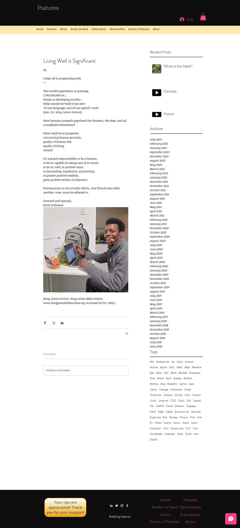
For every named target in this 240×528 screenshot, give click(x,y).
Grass (180, 434)
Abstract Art (162, 362)
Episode (196, 412)
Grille (188, 434)
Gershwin (155, 429)
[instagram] (122, 505)
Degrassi (191, 406)
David (169, 406)
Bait (152, 373)
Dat (152, 406)
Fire (199, 417)
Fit (151, 423)
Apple (163, 367)
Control (196, 395)
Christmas (155, 395)
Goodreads (156, 434)
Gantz (185, 423)
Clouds (178, 395)
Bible (174, 373)
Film (192, 417)
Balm (159, 373)
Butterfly (172, 384)
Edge (161, 412)
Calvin (183, 384)
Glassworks (177, 429)
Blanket (183, 373)
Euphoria (155, 417)
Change (163, 390)
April (172, 367)
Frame (167, 423)
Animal (189, 362)
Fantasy (173, 417)
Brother (154, 384)
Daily (181, 401)
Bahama (196, 367)
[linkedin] (111, 505)
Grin (196, 434)
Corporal (163, 401)
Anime (154, 367)
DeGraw (179, 406)
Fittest (158, 423)
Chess (187, 390)
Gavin (194, 423)
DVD (173, 401)
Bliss (152, 378)
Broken (188, 378)
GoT (188, 429)
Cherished (176, 390)
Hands (153, 440)
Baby (179, 367)
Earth (153, 412)
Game (176, 423)
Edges (169, 412)
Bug (163, 384)
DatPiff (160, 406)
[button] (203, 16)
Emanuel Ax (182, 412)
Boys (168, 378)
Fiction (184, 417)
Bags (187, 367)
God (195, 429)
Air (173, 362)
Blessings (194, 373)
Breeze (177, 378)
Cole (187, 395)
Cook (153, 401)
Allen (180, 362)
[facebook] (127, 505)
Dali (188, 401)
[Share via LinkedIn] (62, 323)
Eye (165, 417)
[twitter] (116, 505)
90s (152, 362)
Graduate (169, 434)
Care (191, 384)
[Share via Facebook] (45, 323)
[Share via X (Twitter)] (53, 323)
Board (160, 378)
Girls (165, 429)
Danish (197, 401)
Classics (167, 395)
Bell (166, 373)
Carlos (153, 390)
